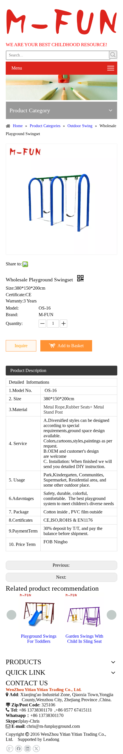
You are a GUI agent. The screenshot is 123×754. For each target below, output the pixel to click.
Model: (12, 308)
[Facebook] (18, 748)
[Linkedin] (27, 748)
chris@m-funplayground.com (53, 726)
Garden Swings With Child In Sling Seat (84, 639)
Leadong (51, 739)
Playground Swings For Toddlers (38, 639)
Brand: (12, 314)
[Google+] (9, 748)
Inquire (21, 345)
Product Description (28, 370)
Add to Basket (70, 345)
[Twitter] (36, 748)
